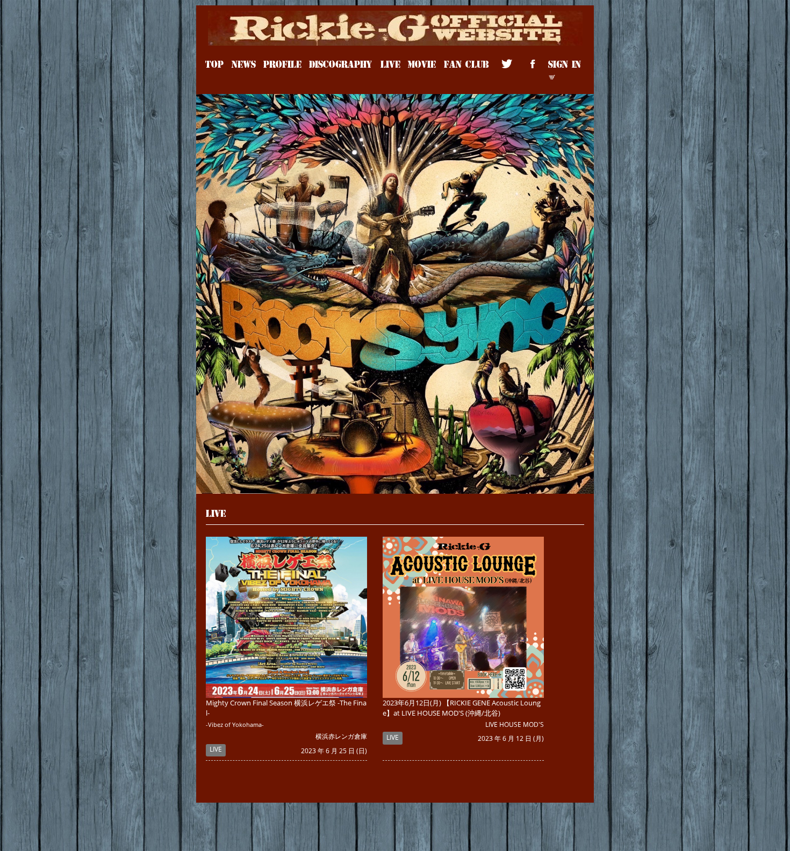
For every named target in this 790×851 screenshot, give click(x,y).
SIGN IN (564, 63)
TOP (214, 63)
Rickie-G (395, 16)
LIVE (390, 63)
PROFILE (282, 63)
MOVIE (422, 63)
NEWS (244, 63)
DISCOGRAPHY (340, 63)
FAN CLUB (466, 63)
